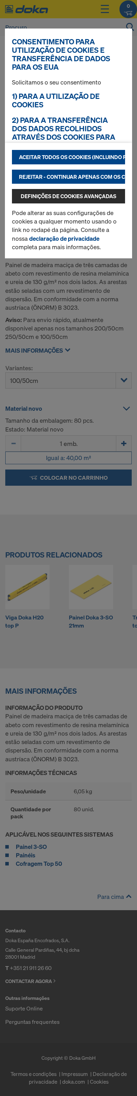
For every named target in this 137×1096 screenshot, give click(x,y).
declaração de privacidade (64, 238)
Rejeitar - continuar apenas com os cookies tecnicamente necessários (72, 176)
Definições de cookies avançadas (68, 196)
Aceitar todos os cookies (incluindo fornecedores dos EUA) (72, 156)
